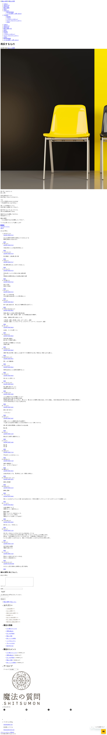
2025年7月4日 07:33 (8, 270)
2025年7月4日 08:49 (8, 350)
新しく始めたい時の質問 (12, 619)
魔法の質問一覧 (7, 28)
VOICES (8, 17)
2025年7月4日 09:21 (8, 358)
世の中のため (9, 645)
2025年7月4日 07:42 (8, 282)
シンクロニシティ (11, 641)
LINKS (8, 22)
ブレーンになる (10, 643)
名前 (2, 588)
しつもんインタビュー (12, 19)
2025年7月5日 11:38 (8, 543)
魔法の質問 (6, 8)
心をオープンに (5, 226)
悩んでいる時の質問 (11, 617)
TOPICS (5, 4)
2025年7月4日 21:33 (8, 487)
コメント (3, 586)
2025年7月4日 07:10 (8, 235)
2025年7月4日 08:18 (8, 302)
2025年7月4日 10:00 (8, 394)
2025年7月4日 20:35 (8, 479)
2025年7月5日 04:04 (8, 496)
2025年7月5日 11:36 (8, 530)
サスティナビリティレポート (14, 20)
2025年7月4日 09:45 (8, 375)
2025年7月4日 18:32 (8, 470)
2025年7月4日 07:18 (8, 245)
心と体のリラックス (11, 628)
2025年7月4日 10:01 (8, 407)
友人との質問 (11, 48)
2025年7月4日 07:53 (8, 292)
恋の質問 (8, 615)
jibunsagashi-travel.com (8, 729)
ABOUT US (6, 5)
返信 (4, 242)
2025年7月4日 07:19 (8, 253)
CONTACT (6, 10)
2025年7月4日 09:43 (8, 367)
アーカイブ (6, 669)
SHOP (5, 9)
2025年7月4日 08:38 (8, 327)
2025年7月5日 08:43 (8, 504)
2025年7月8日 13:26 (8, 553)
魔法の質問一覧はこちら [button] (9, 601)
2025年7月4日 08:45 (8, 335)
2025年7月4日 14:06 (8, 442)
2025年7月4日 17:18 (8, 452)
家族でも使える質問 (11, 613)
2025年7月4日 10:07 (8, 418)
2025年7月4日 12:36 (8, 433)
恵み (2, 228)
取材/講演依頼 (10, 12)
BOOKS (8, 16)
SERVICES (6, 6)
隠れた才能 (9, 636)
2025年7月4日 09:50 (8, 384)
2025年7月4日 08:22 (8, 310)
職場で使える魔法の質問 (12, 621)
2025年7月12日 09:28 (8, 563)
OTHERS (5, 15)
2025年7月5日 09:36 (8, 522)
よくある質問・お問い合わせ (14, 13)
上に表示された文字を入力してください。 (12, 594)
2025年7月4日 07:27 (8, 262)
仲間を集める (9, 631)
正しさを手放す (10, 633)
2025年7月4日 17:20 (8, 460)
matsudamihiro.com (8, 724)
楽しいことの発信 (11, 638)
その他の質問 (9, 608)
